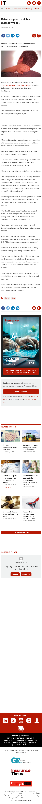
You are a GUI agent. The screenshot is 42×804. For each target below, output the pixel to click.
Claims (7, 298)
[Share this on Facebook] (3, 36)
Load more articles (21, 532)
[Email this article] (18, 36)
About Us (14, 736)
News (13, 298)
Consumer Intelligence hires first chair (10, 447)
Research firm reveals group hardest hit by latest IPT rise (29, 515)
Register (26, 574)
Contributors (8, 740)
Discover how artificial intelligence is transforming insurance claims (21, 371)
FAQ (24, 743)
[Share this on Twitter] (8, 36)
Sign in (12, 31)
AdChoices (32, 740)
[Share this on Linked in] (13, 36)
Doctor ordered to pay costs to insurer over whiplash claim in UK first (30, 480)
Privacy (29, 738)
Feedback (32, 743)
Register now (21, 392)
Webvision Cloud (26, 800)
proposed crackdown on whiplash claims (16, 85)
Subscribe (16, 743)
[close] (40, 31)
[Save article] (39, 36)
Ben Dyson (8, 487)
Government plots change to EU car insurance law (30, 447)
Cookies (6, 743)
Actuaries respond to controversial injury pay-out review (10, 479)
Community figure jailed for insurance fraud (10, 514)
